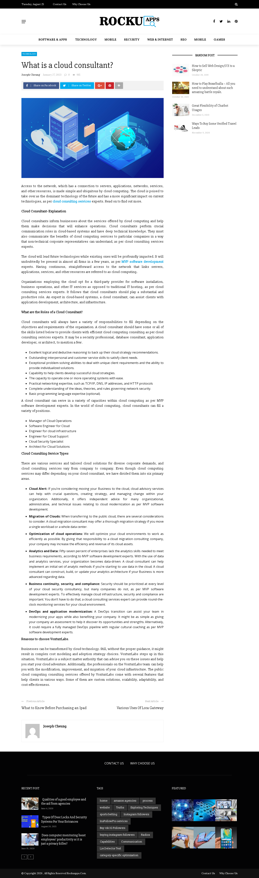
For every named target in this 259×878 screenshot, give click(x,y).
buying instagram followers (117, 834)
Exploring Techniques (144, 807)
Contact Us (59, 4)
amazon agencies (125, 800)
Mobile (110, 39)
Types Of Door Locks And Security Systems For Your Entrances (64, 819)
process (148, 800)
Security (132, 39)
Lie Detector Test (110, 848)
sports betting (108, 814)
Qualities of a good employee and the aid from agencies (63, 801)
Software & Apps (52, 39)
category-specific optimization (119, 855)
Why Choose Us (81, 4)
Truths (120, 807)
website (105, 807)
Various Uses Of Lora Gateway (140, 708)
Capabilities (107, 841)
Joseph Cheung (30, 74)
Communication (131, 841)
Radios (145, 834)
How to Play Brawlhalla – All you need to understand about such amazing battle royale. (213, 88)
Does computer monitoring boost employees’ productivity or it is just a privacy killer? (63, 839)
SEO (184, 39)
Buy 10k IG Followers (112, 828)
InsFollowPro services (114, 821)
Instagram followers (136, 814)
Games (219, 39)
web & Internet (160, 39)
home (104, 800)
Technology (86, 39)
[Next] (31, 857)
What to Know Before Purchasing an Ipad (54, 708)
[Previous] (24, 857)
